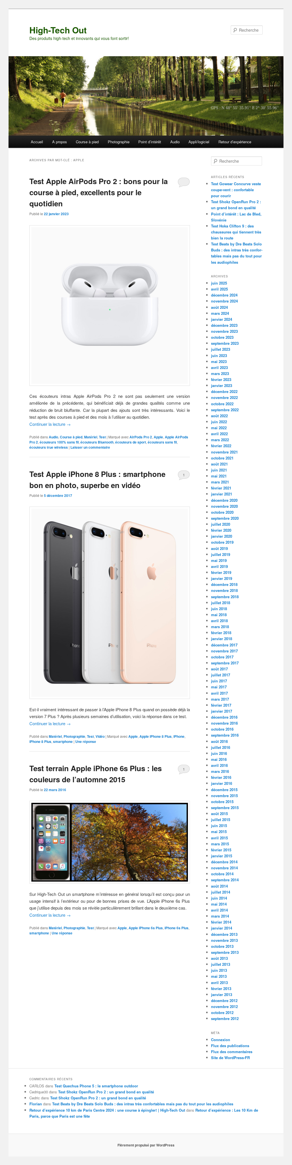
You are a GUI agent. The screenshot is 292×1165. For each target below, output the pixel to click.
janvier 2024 (221, 319)
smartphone (63, 741)
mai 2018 (219, 614)
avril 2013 (219, 982)
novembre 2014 (224, 867)
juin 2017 (219, 681)
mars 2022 (220, 439)
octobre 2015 (222, 801)
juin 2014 (219, 898)
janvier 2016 (221, 783)
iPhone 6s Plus (176, 927)
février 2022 (221, 445)
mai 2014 (219, 904)
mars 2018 (220, 626)
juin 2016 (219, 753)
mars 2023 (220, 373)
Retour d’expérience (234, 141)
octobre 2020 (222, 512)
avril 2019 (219, 566)
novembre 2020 (224, 506)
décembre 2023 (224, 325)
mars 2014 (220, 916)
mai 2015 (219, 831)
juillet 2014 (220, 892)
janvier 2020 (221, 536)
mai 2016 (219, 759)
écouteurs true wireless (48, 447)
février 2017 (221, 705)
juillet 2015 (220, 819)
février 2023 (221, 379)
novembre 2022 (224, 397)
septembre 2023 (225, 343)
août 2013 (219, 958)
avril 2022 (219, 433)
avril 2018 (219, 620)
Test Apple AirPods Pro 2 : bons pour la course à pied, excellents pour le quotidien (98, 192)
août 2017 (219, 669)
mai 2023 (219, 361)
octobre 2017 (222, 657)
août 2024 (219, 307)
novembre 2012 (224, 1006)
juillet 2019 (220, 554)
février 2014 (221, 922)
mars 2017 (220, 699)
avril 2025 (219, 289)
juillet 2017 (220, 675)
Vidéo (100, 736)
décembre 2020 (224, 500)
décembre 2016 (224, 717)
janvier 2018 (221, 638)
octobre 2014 (222, 873)
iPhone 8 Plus (40, 741)
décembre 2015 (224, 789)
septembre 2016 (225, 735)
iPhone (178, 736)
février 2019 (221, 572)
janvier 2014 (221, 928)
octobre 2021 (222, 458)
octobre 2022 (222, 403)
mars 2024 (220, 313)
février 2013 (221, 988)
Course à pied (87, 141)
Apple (158, 437)
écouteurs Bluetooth (96, 442)
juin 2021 (219, 470)
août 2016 (219, 741)
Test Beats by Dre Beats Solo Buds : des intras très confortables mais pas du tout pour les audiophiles (142, 1103)
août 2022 (219, 415)
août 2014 (219, 886)
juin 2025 (219, 283)
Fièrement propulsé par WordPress (146, 1145)
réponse (85, 741)
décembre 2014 (224, 861)
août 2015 (219, 813)
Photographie (118, 141)
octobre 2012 (222, 1012)
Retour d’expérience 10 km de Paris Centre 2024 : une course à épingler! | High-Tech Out (107, 1110)
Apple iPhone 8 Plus (155, 736)
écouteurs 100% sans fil (59, 442)
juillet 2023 (220, 349)
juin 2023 (219, 355)
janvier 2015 (221, 855)
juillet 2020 (220, 524)
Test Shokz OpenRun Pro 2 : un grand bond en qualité (106, 1092)
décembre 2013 (224, 934)
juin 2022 (219, 421)
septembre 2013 (225, 952)
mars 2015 (220, 843)
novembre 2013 (224, 940)
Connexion (220, 1039)
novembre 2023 (224, 331)
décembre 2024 (224, 295)
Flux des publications (230, 1045)
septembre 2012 (225, 1018)
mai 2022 (219, 427)
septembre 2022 (225, 409)
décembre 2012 (224, 1000)
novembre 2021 (224, 452)
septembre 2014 (225, 879)
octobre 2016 (222, 729)
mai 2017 (219, 687)
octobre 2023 (222, 337)
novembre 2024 (224, 301)
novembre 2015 (224, 795)
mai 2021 (219, 476)
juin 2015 (219, 825)
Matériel (90, 437)
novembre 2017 (224, 651)
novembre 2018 (224, 590)
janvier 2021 (221, 494)
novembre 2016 (224, 723)
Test (102, 437)
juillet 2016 (220, 747)
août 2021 (219, 464)
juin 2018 (219, 608)
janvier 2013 (221, 994)
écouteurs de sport (130, 442)
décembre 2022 (224, 391)
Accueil (37, 141)
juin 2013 (219, 970)
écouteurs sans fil (162, 442)
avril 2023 (219, 367)
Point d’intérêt (149, 141)
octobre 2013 (222, 946)
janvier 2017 (221, 711)
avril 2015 (219, 838)
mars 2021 (220, 482)
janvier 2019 (221, 578)
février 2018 (221, 632)
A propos (59, 141)
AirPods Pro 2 (140, 437)
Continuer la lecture (50, 424)
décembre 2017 (224, 645)
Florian (35, 1103)
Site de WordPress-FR (230, 1057)
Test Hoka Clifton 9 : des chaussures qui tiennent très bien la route (236, 232)
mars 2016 (220, 771)
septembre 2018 (225, 596)
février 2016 (221, 777)
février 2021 (221, 488)
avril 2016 (219, 765)
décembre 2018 (224, 584)
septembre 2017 (225, 663)
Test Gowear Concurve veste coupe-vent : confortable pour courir (236, 189)
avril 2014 (219, 910)
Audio (175, 141)
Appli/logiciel (198, 141)
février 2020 (221, 530)
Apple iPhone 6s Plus (146, 927)
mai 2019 (219, 560)
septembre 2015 (225, 807)
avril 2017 (219, 693)
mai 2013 (219, 976)
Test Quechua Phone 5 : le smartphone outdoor (96, 1086)
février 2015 (221, 849)
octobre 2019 (222, 542)
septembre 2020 (225, 518)
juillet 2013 (220, 964)
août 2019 (219, 548)
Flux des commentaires (231, 1051)
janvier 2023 (221, 385)
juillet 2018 (220, 602)
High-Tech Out (58, 30)
